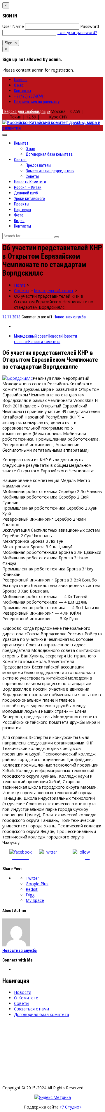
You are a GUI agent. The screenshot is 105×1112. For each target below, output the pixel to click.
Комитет (21, 143)
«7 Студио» (70, 1107)
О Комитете (26, 998)
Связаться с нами (31, 1009)
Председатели (38, 165)
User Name (13, 26)
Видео (19, 220)
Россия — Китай (27, 187)
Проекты (21, 204)
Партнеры (22, 209)
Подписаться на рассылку (37, 102)
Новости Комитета (30, 182)
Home (20, 285)
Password (89, 26)
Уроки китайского (29, 198)
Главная (20, 79)
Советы (32, 176)
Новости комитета (44, 341)
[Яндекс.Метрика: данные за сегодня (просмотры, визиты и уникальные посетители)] (52, 1097)
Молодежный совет (54, 290)
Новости (55, 336)
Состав (20, 159)
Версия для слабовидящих (26, 111)
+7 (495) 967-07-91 (29, 96)
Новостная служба (70, 317)
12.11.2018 (11, 317)
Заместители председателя (50, 171)
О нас (18, 85)
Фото (18, 215)
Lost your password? (77, 32)
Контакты (22, 90)
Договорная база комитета (49, 154)
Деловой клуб (26, 193)
